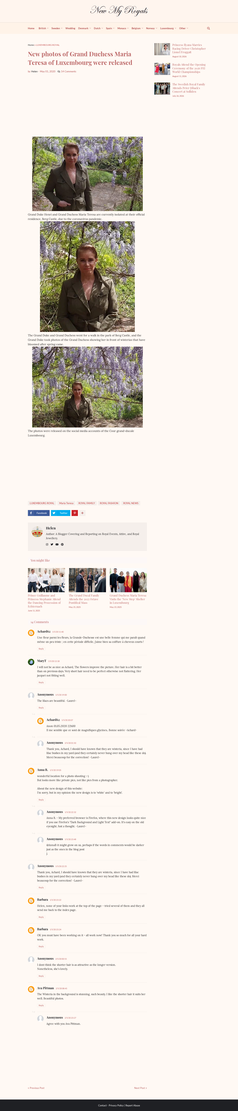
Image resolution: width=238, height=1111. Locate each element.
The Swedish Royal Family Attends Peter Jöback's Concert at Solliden (188, 87)
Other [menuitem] (182, 28)
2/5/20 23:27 (70, 1018)
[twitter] (52, 544)
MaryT (41, 661)
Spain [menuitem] (109, 28)
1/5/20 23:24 (55, 929)
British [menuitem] (42, 28)
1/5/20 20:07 (67, 720)
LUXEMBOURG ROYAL (48, 45)
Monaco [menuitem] (122, 28)
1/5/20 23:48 (70, 839)
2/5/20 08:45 (61, 988)
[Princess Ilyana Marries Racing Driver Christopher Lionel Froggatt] (162, 49)
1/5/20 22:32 (70, 812)
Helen (51, 527)
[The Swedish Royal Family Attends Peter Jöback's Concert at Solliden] (162, 89)
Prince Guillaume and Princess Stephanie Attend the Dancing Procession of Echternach (44, 601)
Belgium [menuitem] (136, 28)
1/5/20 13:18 (54, 661)
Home (31, 45)
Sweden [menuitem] (56, 28)
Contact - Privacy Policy (111, 1105)
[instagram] (47, 544)
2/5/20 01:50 (70, 743)
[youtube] (57, 544)
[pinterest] (62, 544)
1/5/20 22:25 (61, 866)
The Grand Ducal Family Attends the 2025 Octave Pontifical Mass (84, 599)
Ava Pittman (45, 988)
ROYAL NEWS (130, 503)
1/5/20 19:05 (55, 770)
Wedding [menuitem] (70, 28)
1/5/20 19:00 (61, 695)
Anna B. (42, 770)
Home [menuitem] (31, 28)
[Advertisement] (87, 105)
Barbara (42, 899)
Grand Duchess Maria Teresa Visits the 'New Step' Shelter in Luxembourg (128, 599)
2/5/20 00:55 (61, 959)
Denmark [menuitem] (83, 28)
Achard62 (43, 631)
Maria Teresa (66, 503)
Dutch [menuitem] (97, 28)
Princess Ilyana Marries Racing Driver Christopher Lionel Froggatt (189, 48)
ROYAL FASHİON (109, 503)
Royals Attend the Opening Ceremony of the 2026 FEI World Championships (189, 68)
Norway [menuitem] (150, 28)
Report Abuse (133, 1105)
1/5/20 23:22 (55, 900)
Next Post (139, 1087)
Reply (41, 648)
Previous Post (37, 1087)
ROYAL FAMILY (86, 503)
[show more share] (82, 513)
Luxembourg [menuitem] (167, 28)
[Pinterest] (75, 513)
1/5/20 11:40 (58, 632)
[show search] (206, 28)
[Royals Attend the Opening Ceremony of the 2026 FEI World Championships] (162, 69)
